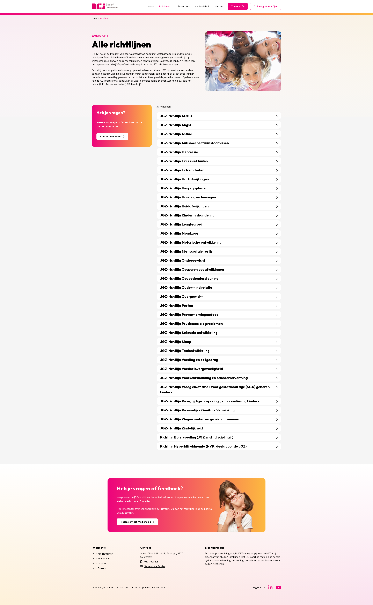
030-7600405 (151, 561)
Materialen (184, 6)
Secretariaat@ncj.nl (154, 566)
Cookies (124, 587)
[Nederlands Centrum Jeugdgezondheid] (105, 6)
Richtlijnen (164, 6)
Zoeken (235, 6)
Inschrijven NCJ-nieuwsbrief (150, 587)
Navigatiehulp (202, 6)
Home (151, 6)
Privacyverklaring (104, 587)
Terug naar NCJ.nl (267, 7)
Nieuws (219, 6)
